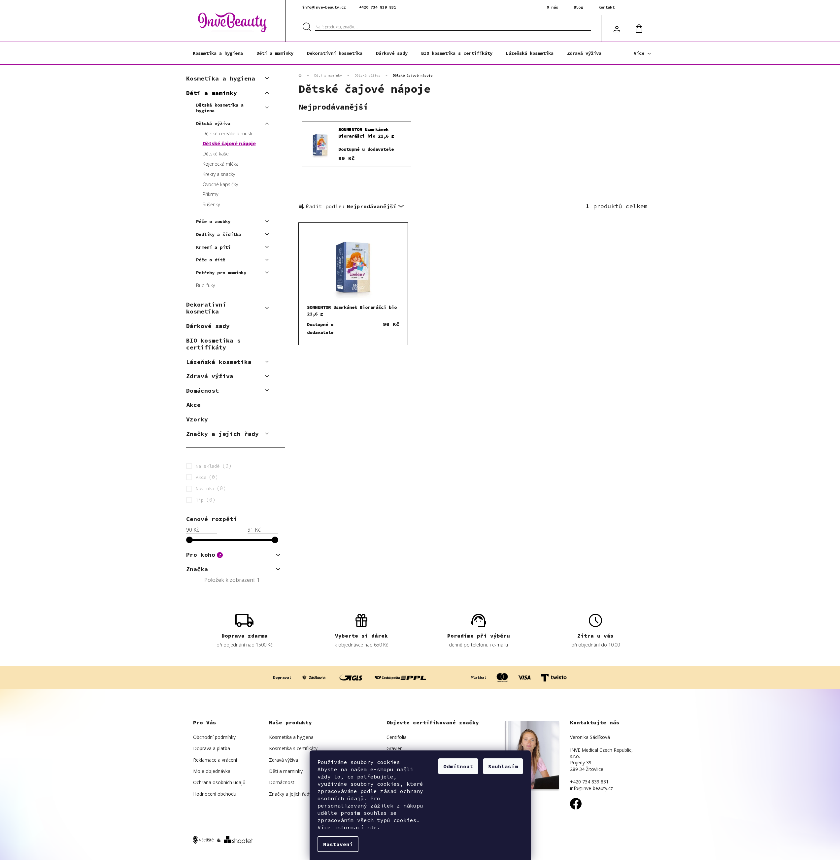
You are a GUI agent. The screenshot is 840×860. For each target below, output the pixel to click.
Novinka (209, 488)
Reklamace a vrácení (215, 760)
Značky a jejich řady (222, 434)
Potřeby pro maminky (221, 273)
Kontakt (606, 7)
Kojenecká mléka (221, 164)
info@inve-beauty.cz (324, 7)
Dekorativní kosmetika (206, 308)
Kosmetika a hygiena (220, 78)
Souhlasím (503, 766)
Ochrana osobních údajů (219, 782)
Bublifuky (205, 285)
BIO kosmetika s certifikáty (213, 344)
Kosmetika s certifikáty (293, 748)
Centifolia (396, 737)
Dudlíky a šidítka (218, 234)
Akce (193, 405)
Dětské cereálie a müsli (227, 133)
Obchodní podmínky (214, 737)
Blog (578, 7)
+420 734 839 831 (377, 7)
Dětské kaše (216, 153)
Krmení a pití (213, 247)
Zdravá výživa (209, 376)
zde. (373, 827)
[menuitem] (218, 53)
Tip (204, 499)
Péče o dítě (210, 260)
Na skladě (212, 465)
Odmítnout (458, 766)
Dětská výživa (213, 123)
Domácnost (202, 390)
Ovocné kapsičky (220, 184)
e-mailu (500, 645)
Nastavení (338, 844)
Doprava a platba (211, 748)
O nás (552, 7)
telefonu (479, 645)
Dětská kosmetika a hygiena (220, 108)
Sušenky (211, 204)
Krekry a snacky (219, 174)
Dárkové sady (208, 326)
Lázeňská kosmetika (219, 362)
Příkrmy (210, 194)
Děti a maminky (211, 93)
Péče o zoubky (213, 221)
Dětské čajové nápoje (229, 143)
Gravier (394, 748)
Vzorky (197, 419)
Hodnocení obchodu (214, 794)
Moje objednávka (211, 771)
